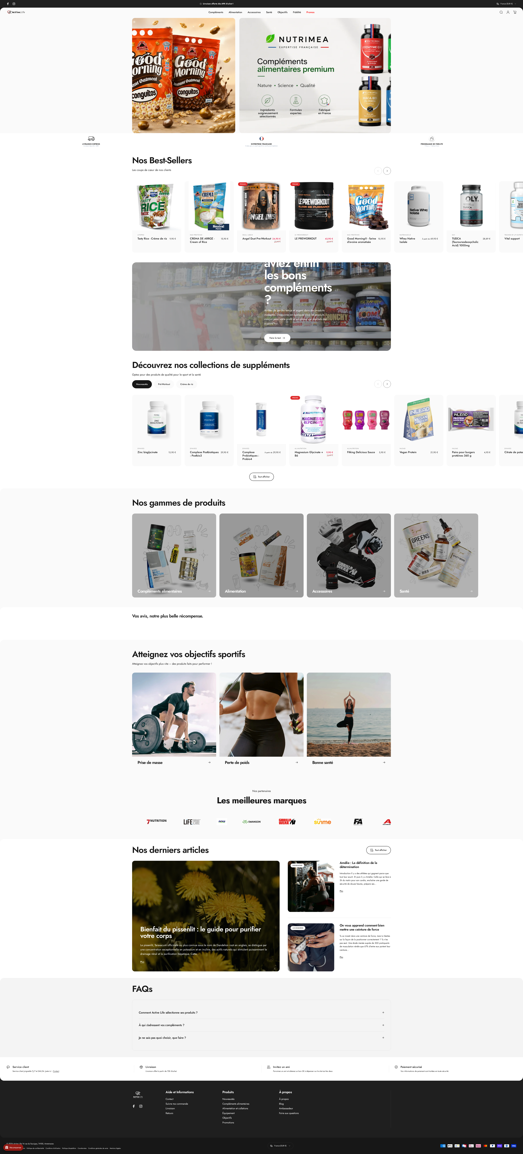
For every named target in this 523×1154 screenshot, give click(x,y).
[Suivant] (387, 171)
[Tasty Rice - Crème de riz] (156, 205)
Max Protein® (196, 235)
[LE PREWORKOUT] (313, 205)
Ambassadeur (286, 1108)
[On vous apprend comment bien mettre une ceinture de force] (311, 947)
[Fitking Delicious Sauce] (366, 419)
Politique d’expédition (69, 1148)
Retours (169, 1113)
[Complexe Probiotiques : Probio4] (261, 419)
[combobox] (506, 4)
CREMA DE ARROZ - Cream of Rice (202, 240)
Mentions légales (115, 1148)
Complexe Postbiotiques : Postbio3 (204, 454)
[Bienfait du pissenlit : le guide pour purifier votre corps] (206, 916)
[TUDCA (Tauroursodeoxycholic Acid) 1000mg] (471, 205)
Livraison (170, 1108)
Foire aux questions (289, 1113)
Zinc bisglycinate (148, 452)
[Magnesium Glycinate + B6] (313, 419)
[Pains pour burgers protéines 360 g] (471, 419)
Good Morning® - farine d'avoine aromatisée (361, 240)
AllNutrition (300, 448)
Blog (281, 1103)
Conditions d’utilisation (53, 1148)
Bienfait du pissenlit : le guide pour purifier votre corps (200, 932)
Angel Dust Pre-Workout (256, 239)
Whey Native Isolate (407, 240)
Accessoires (298, 928)
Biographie (297, 865)
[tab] (142, 384)
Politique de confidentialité (35, 1148)
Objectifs (227, 1117)
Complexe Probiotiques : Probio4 (250, 455)
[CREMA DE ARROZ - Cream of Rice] (209, 205)
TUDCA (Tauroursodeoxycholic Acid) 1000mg (465, 242)
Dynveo (141, 448)
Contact (56, 1071)
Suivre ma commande (177, 1103)
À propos (284, 1099)
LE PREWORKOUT (301, 235)
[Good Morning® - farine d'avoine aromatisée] (366, 205)
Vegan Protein (408, 452)
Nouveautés (228, 1099)
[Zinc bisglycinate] (156, 419)
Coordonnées (82, 1148)
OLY (453, 235)
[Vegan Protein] (418, 419)
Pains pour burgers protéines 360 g (463, 454)
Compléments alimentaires (235, 1103)
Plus (142, 961)
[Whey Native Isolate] (418, 205)
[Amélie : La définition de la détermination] (311, 886)
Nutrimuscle (405, 235)
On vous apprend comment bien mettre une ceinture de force (362, 927)
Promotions (228, 1122)
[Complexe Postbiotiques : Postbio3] (209, 419)
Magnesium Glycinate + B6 (309, 454)
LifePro (141, 235)
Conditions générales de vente (98, 1148)
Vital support (512, 239)
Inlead (403, 448)
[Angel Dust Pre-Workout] (261, 205)
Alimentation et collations (235, 1108)
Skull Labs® (247, 235)
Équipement (228, 1113)
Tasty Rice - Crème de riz (152, 239)
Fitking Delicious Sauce (361, 452)
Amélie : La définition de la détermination (358, 864)
